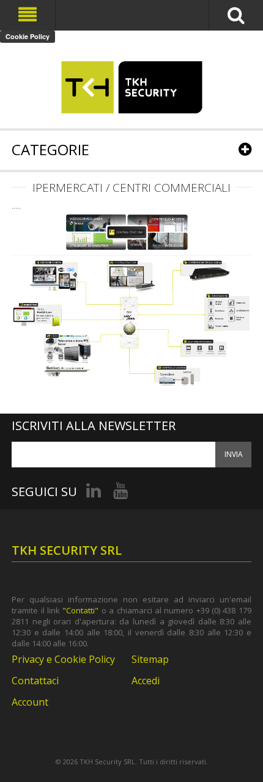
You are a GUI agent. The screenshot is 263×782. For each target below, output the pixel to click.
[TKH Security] (131, 87)
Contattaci (35, 680)
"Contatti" (80, 610)
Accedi (146, 680)
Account (30, 702)
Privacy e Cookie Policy (63, 659)
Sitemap (150, 659)
